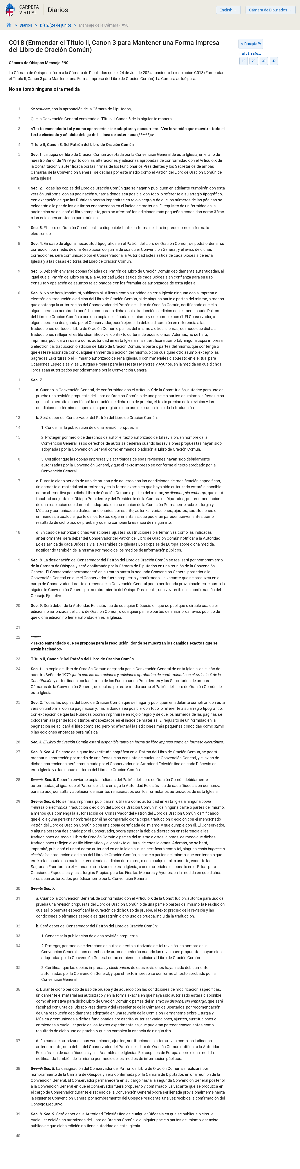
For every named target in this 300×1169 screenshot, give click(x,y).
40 (274, 61)
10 (243, 61)
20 (253, 61)
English (226, 10)
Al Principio (249, 44)
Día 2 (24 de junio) (55, 25)
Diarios (26, 25)
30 (264, 61)
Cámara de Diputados (268, 10)
